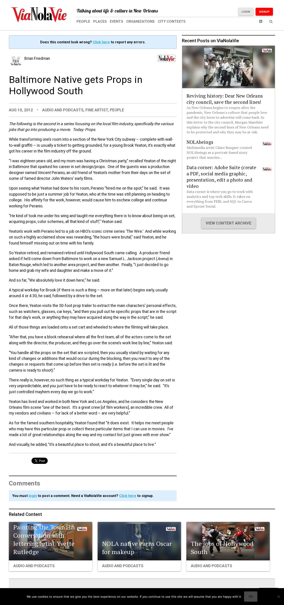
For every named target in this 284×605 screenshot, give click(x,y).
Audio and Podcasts (62, 110)
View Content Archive (228, 223)
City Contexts (171, 21)
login (33, 496)
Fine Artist (96, 110)
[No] (278, 596)
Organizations (140, 21)
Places (100, 21)
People (83, 21)
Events (116, 21)
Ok (250, 596)
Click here (101, 42)
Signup (264, 11)
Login (246, 11)
